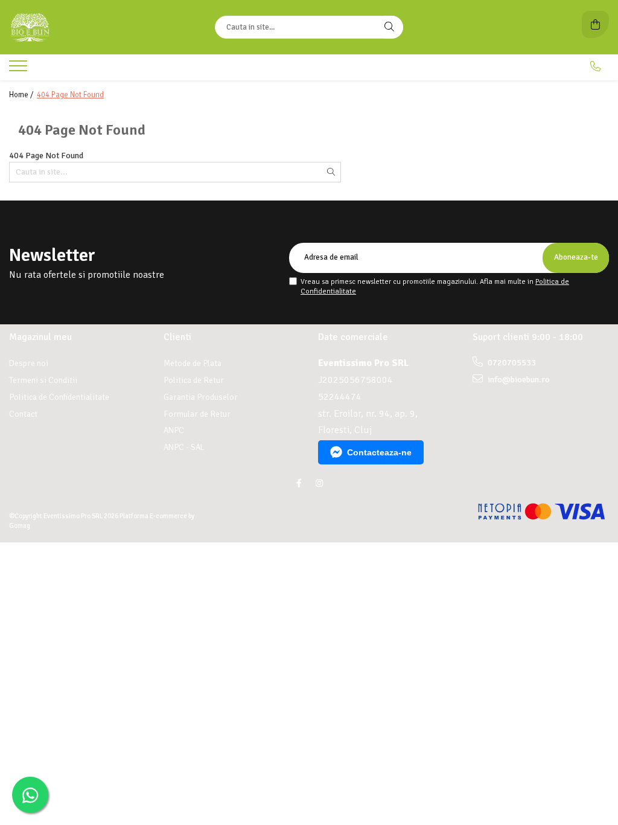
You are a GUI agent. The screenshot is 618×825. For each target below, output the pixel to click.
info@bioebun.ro (518, 379)
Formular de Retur (197, 414)
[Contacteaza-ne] (595, 66)
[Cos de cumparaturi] (595, 24)
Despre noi (28, 363)
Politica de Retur (194, 380)
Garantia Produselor (201, 397)
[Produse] (19, 69)
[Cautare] (389, 27)
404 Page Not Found (70, 95)
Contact (23, 414)
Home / (22, 95)
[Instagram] (319, 483)
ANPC (174, 430)
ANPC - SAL (184, 447)
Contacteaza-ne (379, 452)
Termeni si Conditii (43, 380)
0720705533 (511, 363)
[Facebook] (299, 483)
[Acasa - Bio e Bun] (84, 27)
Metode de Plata (192, 363)
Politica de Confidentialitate (59, 397)
